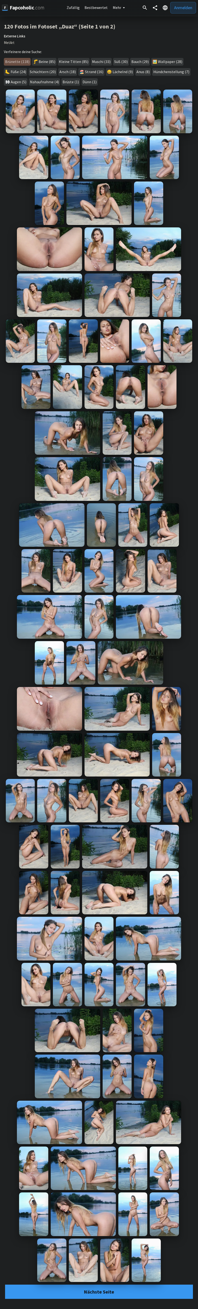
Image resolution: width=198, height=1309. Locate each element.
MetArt (9, 43)
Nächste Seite (99, 1292)
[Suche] (145, 7)
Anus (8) (143, 71)
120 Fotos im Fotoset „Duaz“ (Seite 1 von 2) (59, 26)
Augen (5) (18, 81)
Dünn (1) (90, 81)
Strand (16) (94, 71)
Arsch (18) (67, 71)
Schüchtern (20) (43, 71)
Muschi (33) (101, 61)
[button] (165, 7)
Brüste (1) (71, 81)
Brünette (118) (17, 61)
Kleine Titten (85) (73, 61)
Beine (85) (47, 61)
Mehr (117, 7)
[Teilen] (155, 7)
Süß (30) (121, 61)
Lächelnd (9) (123, 71)
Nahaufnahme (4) (44, 81)
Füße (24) (18, 71)
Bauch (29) (140, 61)
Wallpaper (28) (170, 61)
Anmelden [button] (183, 7)
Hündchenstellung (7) (171, 71)
